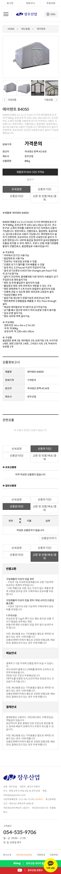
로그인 (10, 3)
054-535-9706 (19, 832)
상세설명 (17, 189)
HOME (11, 28)
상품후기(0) (44, 189)
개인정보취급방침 (24, 855)
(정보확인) (39, 799)
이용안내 (41, 855)
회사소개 (7, 855)
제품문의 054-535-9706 (30, 172)
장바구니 (30, 3)
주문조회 (50, 3)
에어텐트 (41, 28)
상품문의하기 (49, 538)
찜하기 (30, 179)
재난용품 (25, 28)
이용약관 (54, 855)
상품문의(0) (16, 196)
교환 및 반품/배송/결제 (44, 198)
